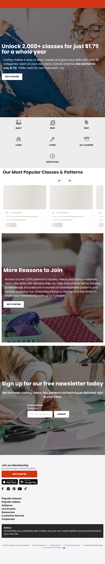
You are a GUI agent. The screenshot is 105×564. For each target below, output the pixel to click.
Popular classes (12, 498)
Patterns (7, 505)
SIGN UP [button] (61, 414)
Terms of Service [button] (38, 545)
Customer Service (13, 515)
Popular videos (11, 502)
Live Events (9, 509)
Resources (8, 512)
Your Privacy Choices (52, 548)
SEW (52, 128)
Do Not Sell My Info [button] (72, 545)
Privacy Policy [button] (55, 545)
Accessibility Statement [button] (93, 545)
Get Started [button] (19, 474)
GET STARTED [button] (12, 76)
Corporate (8, 519)
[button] (59, 181)
